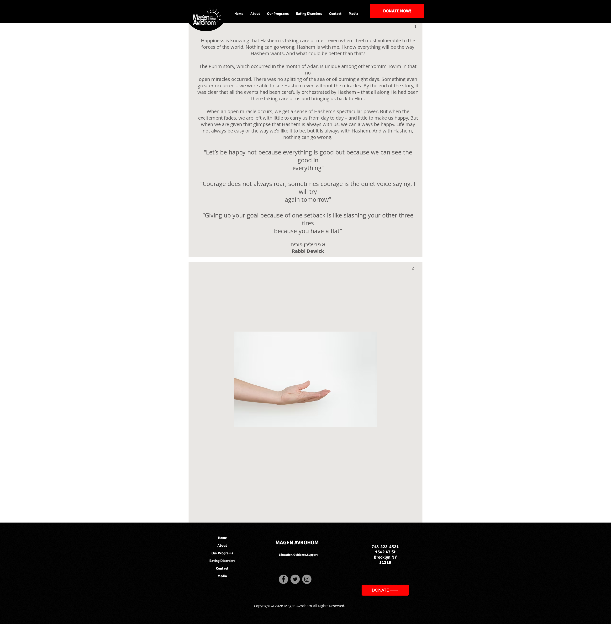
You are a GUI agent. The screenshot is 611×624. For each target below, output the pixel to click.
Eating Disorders (222, 561)
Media (222, 576)
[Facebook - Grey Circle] (283, 579)
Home (222, 538)
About (222, 545)
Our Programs (222, 553)
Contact (222, 568)
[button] (255, 13)
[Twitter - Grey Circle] (295, 579)
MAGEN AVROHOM (297, 542)
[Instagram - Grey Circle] (306, 579)
